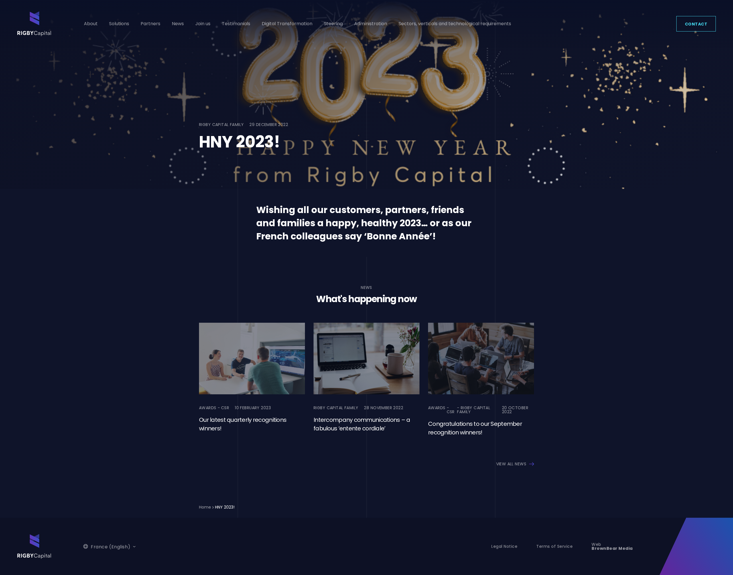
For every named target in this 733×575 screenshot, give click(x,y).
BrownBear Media (612, 548)
